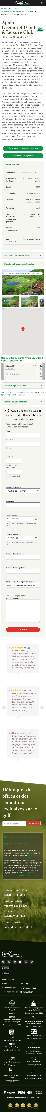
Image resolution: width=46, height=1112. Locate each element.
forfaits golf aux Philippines (13, 395)
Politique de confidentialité (18, 1098)
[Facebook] (3, 962)
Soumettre (23, 630)
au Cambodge (17, 858)
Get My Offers (34, 823)
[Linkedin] (20, 962)
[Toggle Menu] (41, 3)
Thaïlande (31, 855)
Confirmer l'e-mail (13, 476)
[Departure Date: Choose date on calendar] (36, 538)
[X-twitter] (9, 962)
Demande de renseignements (23, 155)
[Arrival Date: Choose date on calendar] (36, 518)
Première (9, 439)
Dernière (9, 448)
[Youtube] (15, 962)
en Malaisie (28, 858)
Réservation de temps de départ (24, 148)
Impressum (34, 1098)
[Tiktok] (31, 962)
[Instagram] (26, 962)
